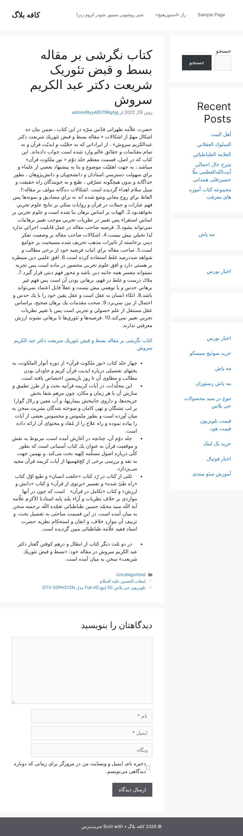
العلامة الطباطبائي (212, 154)
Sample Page (211, 14)
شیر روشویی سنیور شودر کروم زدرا (110, 14)
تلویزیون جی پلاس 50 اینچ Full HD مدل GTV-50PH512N (94, 587)
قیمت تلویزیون (215, 421)
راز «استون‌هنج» (171, 14)
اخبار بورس (219, 271)
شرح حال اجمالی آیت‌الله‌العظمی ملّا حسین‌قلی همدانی (211, 171)
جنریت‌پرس (91, 826)
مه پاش (207, 234)
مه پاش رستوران (213, 383)
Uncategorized (131, 574)
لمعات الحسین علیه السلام (123, 580)
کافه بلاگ (26, 14)
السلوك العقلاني (214, 144)
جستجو (223, 51)
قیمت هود (220, 428)
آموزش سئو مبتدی (211, 474)
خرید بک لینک (217, 444)
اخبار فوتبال (219, 459)
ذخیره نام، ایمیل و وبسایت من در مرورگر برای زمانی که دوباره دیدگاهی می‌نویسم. (80, 767)
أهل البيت (221, 134)
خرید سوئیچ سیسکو (210, 353)
